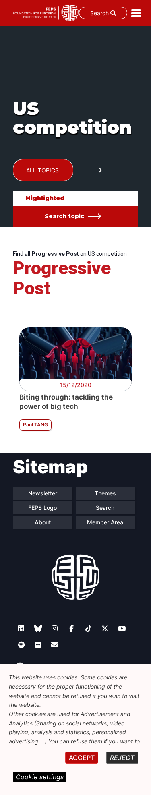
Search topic (64, 216)
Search (100, 13)
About (43, 522)
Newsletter (42, 493)
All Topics (42, 170)
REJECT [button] (122, 758)
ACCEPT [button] (82, 758)
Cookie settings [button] (40, 777)
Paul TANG (35, 425)
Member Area (105, 522)
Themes (105, 493)
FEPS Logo (42, 507)
